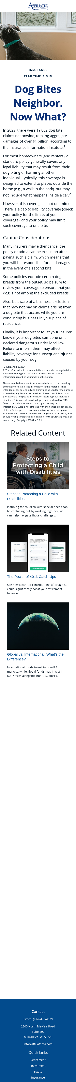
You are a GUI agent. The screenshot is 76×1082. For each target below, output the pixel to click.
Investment (38, 1066)
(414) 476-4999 (43, 1019)
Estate (38, 1071)
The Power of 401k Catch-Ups (31, 577)
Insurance (38, 1077)
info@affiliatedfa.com (38, 1044)
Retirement (38, 1060)
